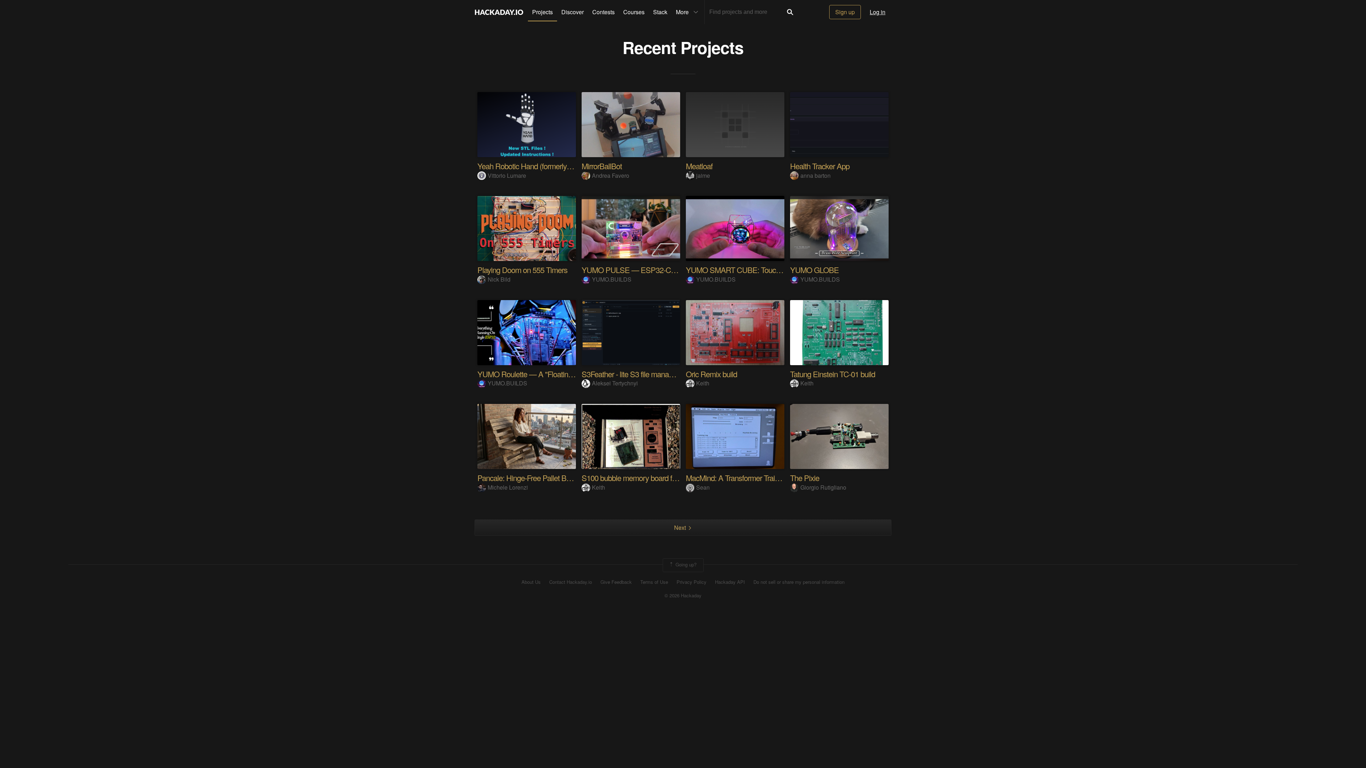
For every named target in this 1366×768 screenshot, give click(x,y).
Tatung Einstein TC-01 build (832, 373)
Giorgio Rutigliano (823, 487)
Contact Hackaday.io (570, 582)
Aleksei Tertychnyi (615, 383)
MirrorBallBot (602, 165)
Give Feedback (616, 582)
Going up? (685, 564)
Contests (603, 12)
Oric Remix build (711, 373)
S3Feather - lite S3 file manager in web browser (654, 373)
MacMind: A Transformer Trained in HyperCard (758, 477)
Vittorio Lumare (507, 175)
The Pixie (804, 477)
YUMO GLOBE (814, 269)
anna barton (815, 175)
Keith (702, 383)
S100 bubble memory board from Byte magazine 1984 (666, 477)
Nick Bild (499, 279)
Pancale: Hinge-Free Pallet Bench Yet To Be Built (553, 477)
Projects (542, 12)
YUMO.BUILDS (611, 279)
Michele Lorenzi (508, 487)
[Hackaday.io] (499, 12)
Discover (572, 12)
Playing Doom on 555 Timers (522, 269)
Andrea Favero (610, 175)
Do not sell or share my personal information (799, 582)
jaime (703, 175)
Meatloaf (699, 165)
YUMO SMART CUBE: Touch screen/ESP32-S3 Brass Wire (780, 269)
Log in (877, 12)
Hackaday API (730, 582)
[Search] (790, 12)
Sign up (845, 12)
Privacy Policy (691, 582)
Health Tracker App (819, 165)
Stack (660, 12)
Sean (703, 487)
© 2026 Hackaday (683, 595)
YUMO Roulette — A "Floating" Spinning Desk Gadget (562, 373)
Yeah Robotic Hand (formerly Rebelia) (535, 165)
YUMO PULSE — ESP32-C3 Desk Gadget (650, 269)
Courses (634, 12)
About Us (531, 582)
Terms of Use (654, 582)
